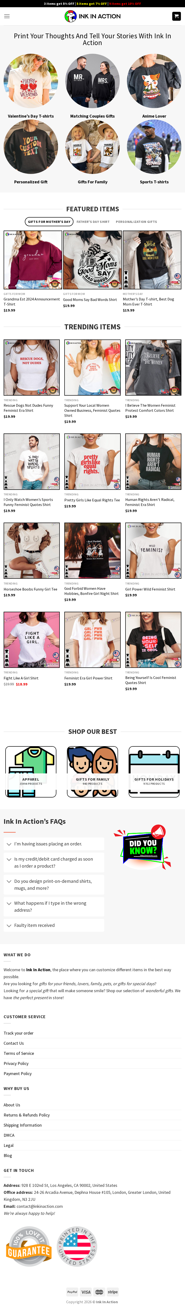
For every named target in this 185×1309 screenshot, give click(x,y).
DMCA (9, 1135)
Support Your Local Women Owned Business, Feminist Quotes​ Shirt (92, 410)
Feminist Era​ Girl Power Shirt (88, 678)
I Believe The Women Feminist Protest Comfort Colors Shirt (150, 408)
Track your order (18, 1033)
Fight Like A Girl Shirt (21, 678)
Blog (8, 1155)
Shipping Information (23, 1125)
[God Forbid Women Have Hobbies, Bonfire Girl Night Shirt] (92, 550)
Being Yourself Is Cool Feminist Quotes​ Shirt (150, 680)
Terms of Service (19, 1053)
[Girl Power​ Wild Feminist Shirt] (153, 550)
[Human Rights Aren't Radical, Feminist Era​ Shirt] (153, 461)
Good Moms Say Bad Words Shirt (90, 299)
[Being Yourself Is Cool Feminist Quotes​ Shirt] (153, 639)
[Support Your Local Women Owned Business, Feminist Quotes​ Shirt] (92, 367)
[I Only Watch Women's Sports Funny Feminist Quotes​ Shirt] (31, 461)
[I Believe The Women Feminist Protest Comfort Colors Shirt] (153, 367)
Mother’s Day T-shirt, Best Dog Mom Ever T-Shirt (148, 301)
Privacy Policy (16, 1063)
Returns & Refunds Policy (27, 1115)
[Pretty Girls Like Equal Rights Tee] (92, 461)
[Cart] (176, 16)
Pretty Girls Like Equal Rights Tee (92, 500)
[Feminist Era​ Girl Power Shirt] (92, 639)
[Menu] (7, 16)
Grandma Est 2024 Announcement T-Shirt (32, 301)
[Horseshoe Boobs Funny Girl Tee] (31, 550)
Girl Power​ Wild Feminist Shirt (150, 589)
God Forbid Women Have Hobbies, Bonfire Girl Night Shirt (91, 591)
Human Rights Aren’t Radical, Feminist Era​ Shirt (149, 502)
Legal (8, 1145)
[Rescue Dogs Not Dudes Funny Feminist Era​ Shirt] (31, 367)
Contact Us (14, 1043)
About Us (12, 1105)
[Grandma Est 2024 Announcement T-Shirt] (33, 260)
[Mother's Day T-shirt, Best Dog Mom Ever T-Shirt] (152, 260)
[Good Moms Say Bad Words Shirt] (92, 260)
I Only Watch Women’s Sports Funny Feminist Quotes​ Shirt (28, 502)
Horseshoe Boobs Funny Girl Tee (30, 589)
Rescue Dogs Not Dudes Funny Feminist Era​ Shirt (28, 408)
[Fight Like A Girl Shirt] (31, 639)
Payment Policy (18, 1073)
